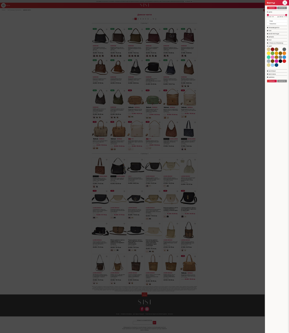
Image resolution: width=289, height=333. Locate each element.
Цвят (270, 46)
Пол (269, 40)
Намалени (273, 24)
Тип (269, 31)
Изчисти (282, 8)
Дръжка (271, 37)
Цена (270, 12)
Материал (272, 71)
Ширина (271, 77)
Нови (271, 21)
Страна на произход (275, 43)
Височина (272, 74)
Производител (273, 27)
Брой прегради (273, 34)
